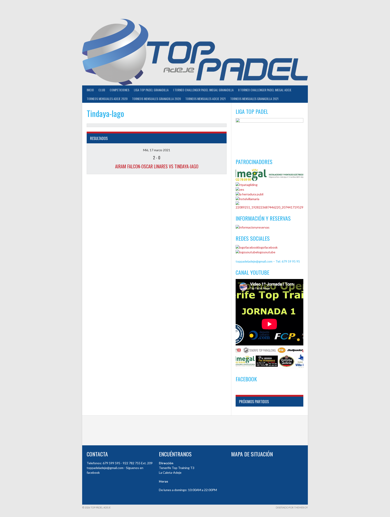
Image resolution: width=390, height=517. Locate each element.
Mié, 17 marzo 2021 (156, 150)
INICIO (90, 89)
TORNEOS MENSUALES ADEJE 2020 (107, 98)
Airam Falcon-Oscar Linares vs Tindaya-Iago (156, 166)
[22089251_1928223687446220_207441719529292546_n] (269, 207)
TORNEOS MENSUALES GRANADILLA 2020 (156, 98)
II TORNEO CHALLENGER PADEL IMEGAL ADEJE (264, 89)
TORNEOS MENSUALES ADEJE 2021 (205, 98)
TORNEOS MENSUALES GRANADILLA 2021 (254, 98)
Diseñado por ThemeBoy (292, 507)
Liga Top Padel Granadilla (151, 89)
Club (101, 89)
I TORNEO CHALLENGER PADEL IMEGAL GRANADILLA (203, 89)
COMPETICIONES (119, 89)
